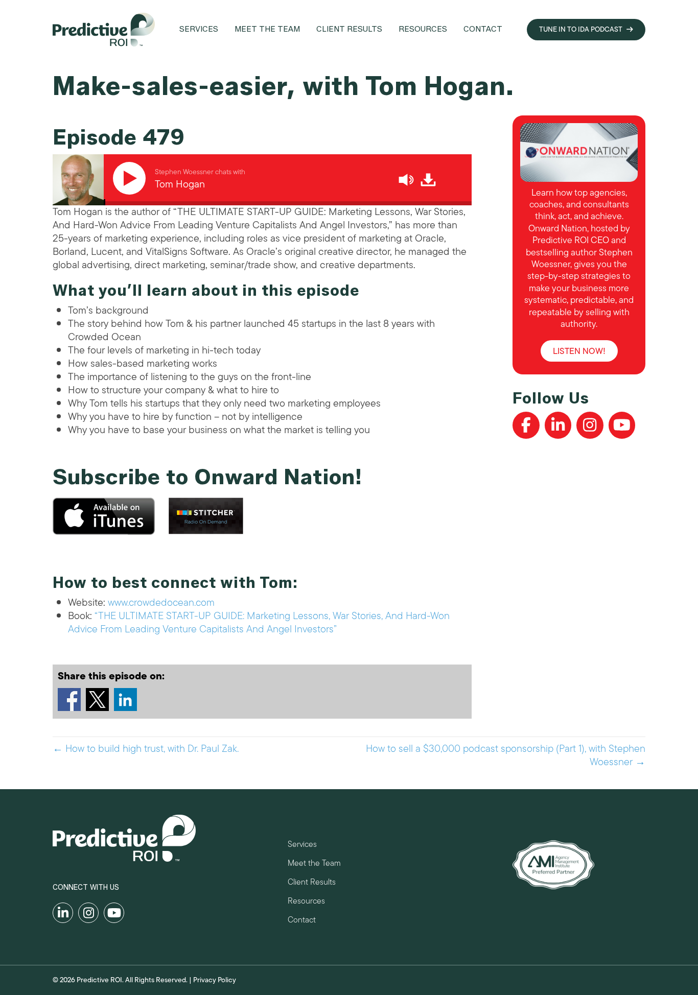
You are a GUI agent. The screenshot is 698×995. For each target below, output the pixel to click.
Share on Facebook (69, 699)
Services (302, 845)
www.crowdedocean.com (161, 602)
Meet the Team (314, 864)
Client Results (312, 883)
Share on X (97, 699)
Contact (302, 921)
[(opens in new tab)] (553, 864)
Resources (306, 902)
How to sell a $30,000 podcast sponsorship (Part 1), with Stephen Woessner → (505, 755)
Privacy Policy (214, 980)
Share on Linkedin (125, 699)
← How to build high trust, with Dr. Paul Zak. (146, 748)
